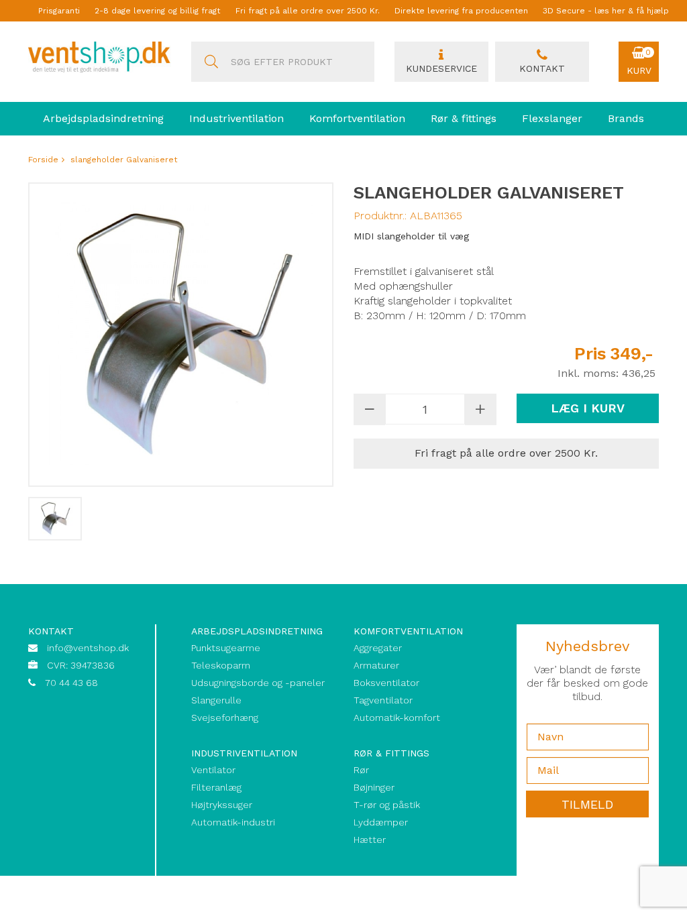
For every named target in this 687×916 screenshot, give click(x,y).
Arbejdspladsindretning (103, 118)
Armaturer (376, 665)
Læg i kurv (588, 408)
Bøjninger (374, 787)
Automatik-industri (233, 822)
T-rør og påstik (387, 804)
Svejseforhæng (224, 717)
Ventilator (213, 769)
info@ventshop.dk (88, 647)
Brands (626, 118)
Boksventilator (386, 682)
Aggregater (378, 647)
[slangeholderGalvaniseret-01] (55, 518)
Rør (361, 769)
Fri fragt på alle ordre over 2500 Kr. (307, 10)
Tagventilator (383, 700)
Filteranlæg (216, 787)
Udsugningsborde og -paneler (258, 682)
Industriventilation (236, 118)
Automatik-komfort (397, 717)
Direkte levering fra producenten (461, 10)
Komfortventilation (357, 118)
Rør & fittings (463, 118)
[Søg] (211, 62)
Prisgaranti (59, 10)
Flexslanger (552, 118)
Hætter (370, 839)
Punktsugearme (225, 647)
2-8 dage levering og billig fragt (157, 10)
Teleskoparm (220, 665)
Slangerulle (216, 700)
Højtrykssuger (221, 804)
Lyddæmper (381, 822)
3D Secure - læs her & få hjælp (606, 10)
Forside (43, 159)
